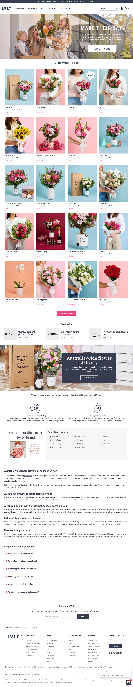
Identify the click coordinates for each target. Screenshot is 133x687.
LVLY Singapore (93, 658)
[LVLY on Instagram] (117, 653)
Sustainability (92, 640)
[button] (20, 8)
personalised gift (14, 522)
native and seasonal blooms (42, 500)
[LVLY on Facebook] (110, 653)
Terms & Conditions (94, 646)
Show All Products (66, 313)
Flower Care (50, 655)
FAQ (48, 649)
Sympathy (71, 643)
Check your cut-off (113, 485)
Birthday (70, 640)
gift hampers (52, 522)
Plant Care (50, 658)
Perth (104, 440)
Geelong (80, 440)
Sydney (55, 436)
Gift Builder (117, 522)
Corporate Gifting (31, 649)
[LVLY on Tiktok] (114, 653)
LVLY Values (51, 646)
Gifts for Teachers (73, 646)
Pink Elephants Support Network (84, 534)
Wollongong (56, 444)
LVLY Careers (30, 655)
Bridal (69, 649)
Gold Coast (81, 447)
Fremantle (106, 444)
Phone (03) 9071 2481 (33, 643)
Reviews (49, 662)
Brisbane (80, 444)
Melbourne (56, 447)
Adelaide (105, 436)
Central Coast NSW (30, 667)
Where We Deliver (52, 640)
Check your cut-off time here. (87, 1)
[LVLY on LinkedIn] (120, 653)
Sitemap (91, 662)
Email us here (30, 640)
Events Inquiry (30, 652)
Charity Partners (93, 643)
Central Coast (57, 440)
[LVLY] (7, 8)
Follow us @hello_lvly (32, 646)
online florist (27, 476)
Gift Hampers (72, 655)
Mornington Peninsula (85, 667)
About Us (50, 643)
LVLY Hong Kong (93, 655)
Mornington (81, 436)
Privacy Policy (92, 652)
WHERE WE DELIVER (89, 378)
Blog (48, 652)
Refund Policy (92, 649)
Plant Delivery (72, 652)
